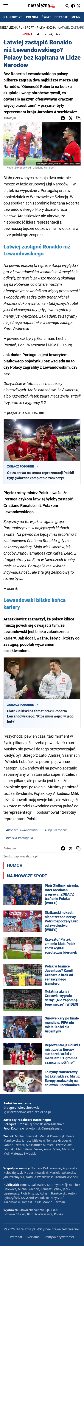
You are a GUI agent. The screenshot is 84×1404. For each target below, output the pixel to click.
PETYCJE (61, 17)
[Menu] (5, 6)
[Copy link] (78, 118)
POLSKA (32, 17)
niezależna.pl (11, 27)
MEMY (76, 17)
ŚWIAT (46, 17)
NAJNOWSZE (13, 17)
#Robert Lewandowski (22, 830)
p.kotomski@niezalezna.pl (44, 1128)
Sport (29, 27)
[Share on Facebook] (63, 118)
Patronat (16, 1237)
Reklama (33, 1237)
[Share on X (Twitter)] (70, 118)
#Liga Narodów (56, 830)
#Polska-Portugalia (19, 838)
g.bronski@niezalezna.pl (47, 1124)
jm (14, 118)
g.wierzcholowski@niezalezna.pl (27, 1112)
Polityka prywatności (59, 1237)
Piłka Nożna (46, 27)
